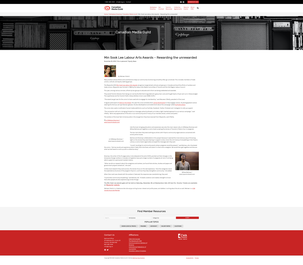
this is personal (122, 61)
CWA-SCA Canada (134, 239)
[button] (193, 2)
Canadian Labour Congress (137, 251)
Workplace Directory (115, 14)
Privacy (197, 258)
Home (106, 14)
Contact (128, 2)
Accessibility (189, 258)
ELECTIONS (178, 226)
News (134, 61)
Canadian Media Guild (117, 8)
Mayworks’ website (112, 185)
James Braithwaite (159, 103)
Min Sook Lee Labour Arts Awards (127, 85)
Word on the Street (125, 103)
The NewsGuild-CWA (135, 241)
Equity (130, 61)
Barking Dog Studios (139, 258)
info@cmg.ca (120, 2)
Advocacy (153, 226)
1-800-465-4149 (110, 2)
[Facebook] (181, 2)
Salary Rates (165, 226)
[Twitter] (183, 2)
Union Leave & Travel (129, 226)
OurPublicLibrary (180, 105)
